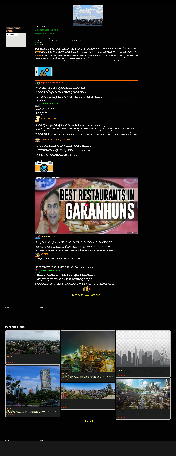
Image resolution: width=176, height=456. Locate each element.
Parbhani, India (9, 356)
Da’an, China (8, 408)
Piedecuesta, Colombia (65, 401)
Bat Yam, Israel (64, 373)
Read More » (10, 362)
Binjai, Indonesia (120, 369)
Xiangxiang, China (120, 411)
